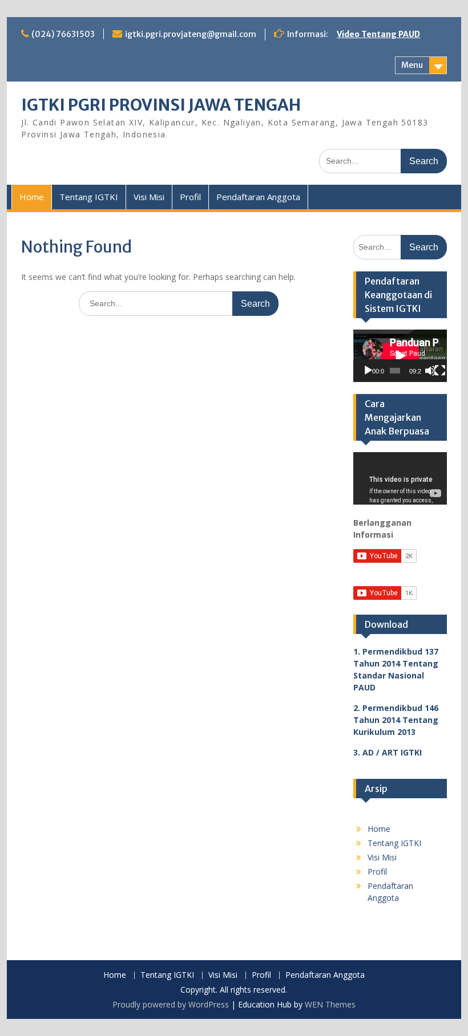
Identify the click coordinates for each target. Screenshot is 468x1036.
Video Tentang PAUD (378, 34)
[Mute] (430, 370)
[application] (400, 356)
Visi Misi (149, 196)
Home (31, 196)
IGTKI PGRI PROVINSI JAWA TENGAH (161, 105)
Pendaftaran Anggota (258, 196)
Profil (190, 196)
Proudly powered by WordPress (170, 1004)
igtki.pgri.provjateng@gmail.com (190, 34)
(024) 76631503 (63, 34)
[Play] (368, 370)
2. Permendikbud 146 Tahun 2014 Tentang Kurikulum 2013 (395, 719)
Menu (412, 65)
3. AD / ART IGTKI (387, 752)
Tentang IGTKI (88, 196)
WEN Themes (330, 1004)
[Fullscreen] (440, 370)
